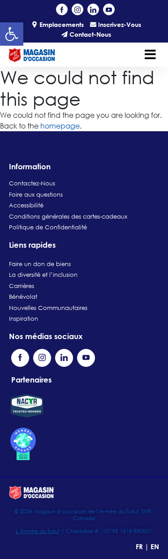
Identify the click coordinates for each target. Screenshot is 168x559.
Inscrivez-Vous (118, 24)
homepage (60, 125)
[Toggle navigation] (150, 54)
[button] (11, 34)
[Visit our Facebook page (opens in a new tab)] (62, 9)
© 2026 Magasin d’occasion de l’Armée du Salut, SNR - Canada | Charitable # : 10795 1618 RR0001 (84, 521)
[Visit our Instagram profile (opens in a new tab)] (77, 9)
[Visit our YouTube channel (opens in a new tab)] (109, 9)
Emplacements (61, 24)
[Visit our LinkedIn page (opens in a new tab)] (93, 9)
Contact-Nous (89, 34)
